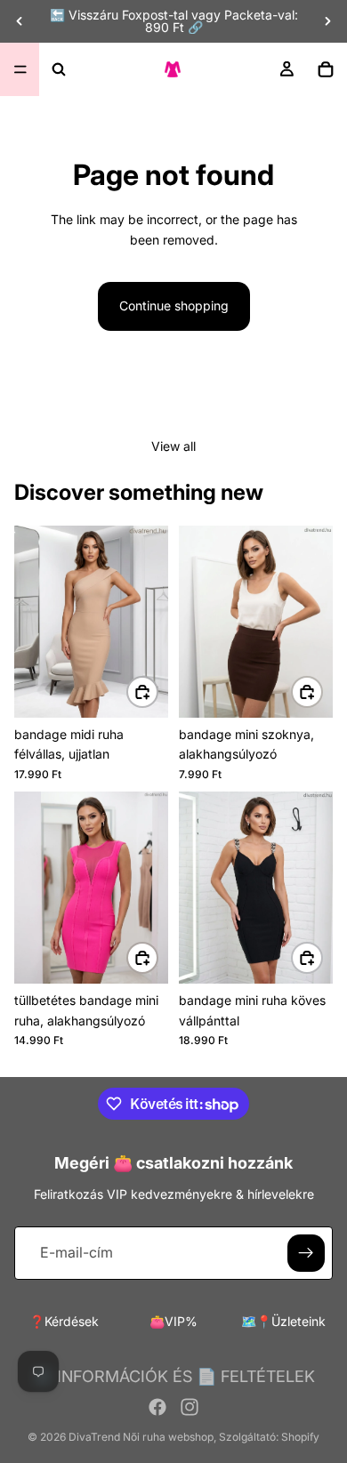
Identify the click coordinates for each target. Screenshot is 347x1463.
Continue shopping (174, 305)
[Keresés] (58, 69)
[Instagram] (189, 1407)
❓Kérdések (64, 1321)
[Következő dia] (327, 21)
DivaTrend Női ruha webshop (141, 1436)
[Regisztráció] (306, 1253)
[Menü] (20, 69)
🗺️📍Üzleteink (283, 1321)
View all (173, 446)
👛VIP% (173, 1321)
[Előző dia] (19, 21)
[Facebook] (157, 1407)
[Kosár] (325, 69)
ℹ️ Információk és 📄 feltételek (174, 1376)
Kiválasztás (157, 691)
